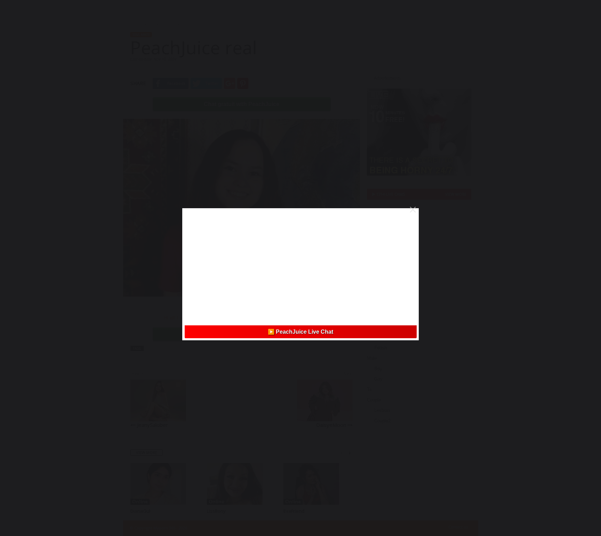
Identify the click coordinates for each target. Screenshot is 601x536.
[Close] (413, 210)
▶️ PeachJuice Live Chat (300, 332)
